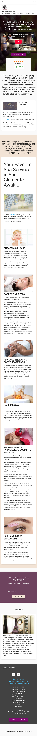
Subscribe (18, 597)
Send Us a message (18, 720)
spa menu (18, 54)
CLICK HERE (6, 119)
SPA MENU (12, 215)
